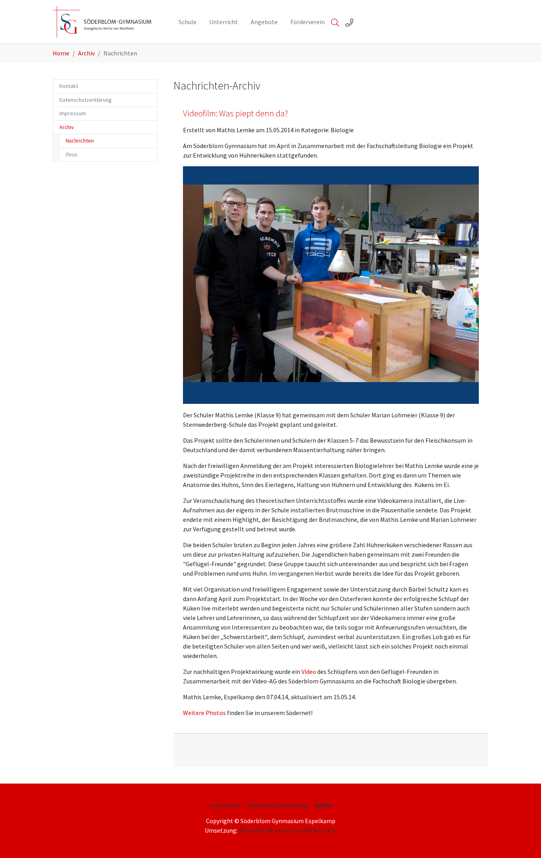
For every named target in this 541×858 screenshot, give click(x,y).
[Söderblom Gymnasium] (108, 22)
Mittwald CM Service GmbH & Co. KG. (288, 830)
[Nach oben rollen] (523, 840)
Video (308, 671)
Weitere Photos (204, 713)
